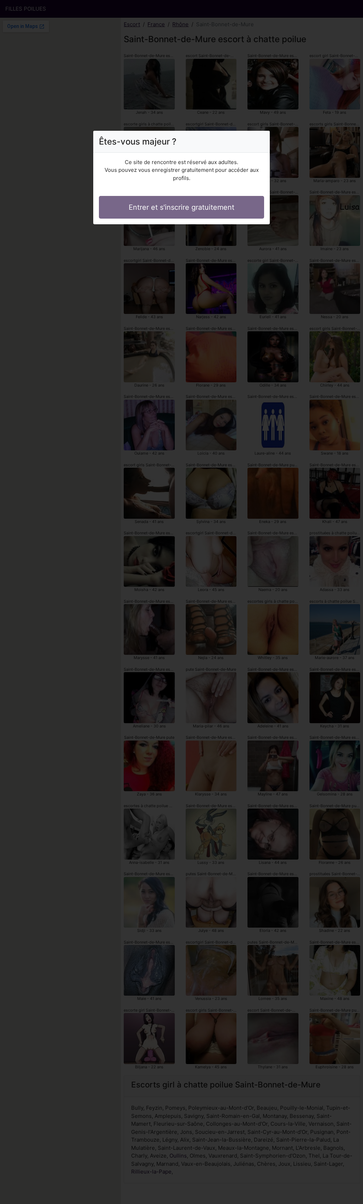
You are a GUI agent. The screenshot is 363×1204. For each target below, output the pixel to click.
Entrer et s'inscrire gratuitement (181, 207)
